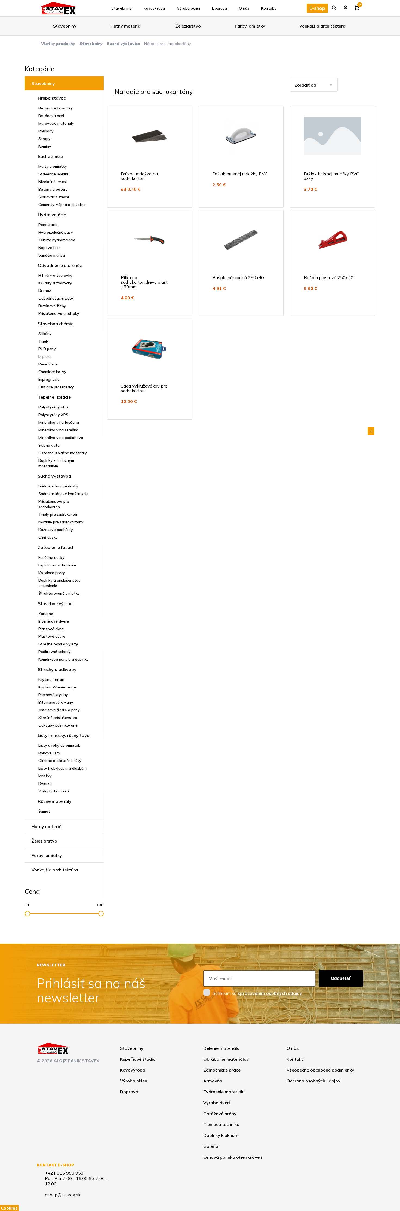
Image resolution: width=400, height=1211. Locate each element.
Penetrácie (48, 224)
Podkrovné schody (54, 651)
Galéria (210, 1146)
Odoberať (341, 978)
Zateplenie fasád (55, 547)
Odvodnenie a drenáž (60, 265)
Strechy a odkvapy (57, 669)
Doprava (219, 8)
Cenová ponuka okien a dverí (232, 1157)
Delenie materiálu (221, 1048)
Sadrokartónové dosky (58, 486)
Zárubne (45, 613)
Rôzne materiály (55, 801)
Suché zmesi (50, 156)
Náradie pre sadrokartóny (61, 522)
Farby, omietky (250, 26)
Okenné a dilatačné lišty (59, 760)
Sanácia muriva (51, 255)
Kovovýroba (154, 8)
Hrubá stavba (52, 98)
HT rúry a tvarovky (55, 275)
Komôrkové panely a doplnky (63, 659)
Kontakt (268, 8)
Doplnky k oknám (220, 1135)
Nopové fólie (49, 247)
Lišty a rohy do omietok (59, 745)
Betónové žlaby (52, 305)
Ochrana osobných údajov (313, 1081)
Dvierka (45, 783)
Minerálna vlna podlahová (60, 437)
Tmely (43, 341)
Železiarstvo (188, 26)
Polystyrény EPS (53, 407)
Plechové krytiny (53, 694)
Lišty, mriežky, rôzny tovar (64, 735)
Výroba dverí (216, 1102)
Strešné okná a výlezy (58, 644)
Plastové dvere (51, 636)
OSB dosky (48, 537)
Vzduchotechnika (53, 791)
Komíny (44, 146)
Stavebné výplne (55, 603)
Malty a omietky (52, 166)
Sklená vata (49, 445)
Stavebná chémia (56, 323)
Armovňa (212, 1081)
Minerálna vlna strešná (58, 430)
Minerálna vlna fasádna (58, 422)
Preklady (46, 131)
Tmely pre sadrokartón (58, 514)
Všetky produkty (58, 43)
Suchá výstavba (123, 43)
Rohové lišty (49, 753)
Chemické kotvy (52, 371)
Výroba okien (188, 8)
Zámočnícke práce (222, 1070)
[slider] (27, 913)
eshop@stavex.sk (63, 1194)
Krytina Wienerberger (57, 687)
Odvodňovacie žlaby (56, 298)
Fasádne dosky (51, 557)
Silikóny (45, 333)
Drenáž (44, 290)
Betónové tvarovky (55, 108)
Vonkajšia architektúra (322, 26)
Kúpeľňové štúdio (138, 1059)
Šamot (44, 811)
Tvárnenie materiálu (224, 1091)
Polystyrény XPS (53, 414)
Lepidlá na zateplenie (57, 565)
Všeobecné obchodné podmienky (320, 1070)
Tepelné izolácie (54, 397)
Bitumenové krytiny (55, 702)
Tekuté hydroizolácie (56, 239)
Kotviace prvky (51, 572)
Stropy (44, 138)
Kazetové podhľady (55, 529)
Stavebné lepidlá (53, 174)
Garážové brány (219, 1113)
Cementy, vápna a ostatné (62, 204)
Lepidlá (44, 356)
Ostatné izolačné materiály (62, 452)
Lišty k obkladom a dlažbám (62, 768)
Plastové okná (51, 628)
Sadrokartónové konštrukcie (63, 493)
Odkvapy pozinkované (58, 725)
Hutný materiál (125, 26)
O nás (244, 8)
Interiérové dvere (53, 621)
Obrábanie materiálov (226, 1059)
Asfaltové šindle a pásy (59, 709)
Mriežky (45, 775)
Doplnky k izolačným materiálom (56, 463)
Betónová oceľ (51, 115)
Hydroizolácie (52, 214)
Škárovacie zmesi (53, 196)
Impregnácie (49, 379)
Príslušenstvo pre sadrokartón (53, 504)
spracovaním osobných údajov (270, 993)
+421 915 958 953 (64, 1173)
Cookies (9, 1208)
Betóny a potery (53, 189)
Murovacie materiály (56, 123)
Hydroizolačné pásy (55, 232)
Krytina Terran (51, 679)
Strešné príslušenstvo (57, 717)
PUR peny (47, 348)
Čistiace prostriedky (56, 387)
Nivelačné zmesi (52, 181)
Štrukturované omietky (59, 593)
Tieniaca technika (221, 1124)
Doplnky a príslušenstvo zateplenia (59, 583)
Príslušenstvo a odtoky (58, 313)
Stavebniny (121, 8)
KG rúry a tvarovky (55, 282)
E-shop (317, 8)
